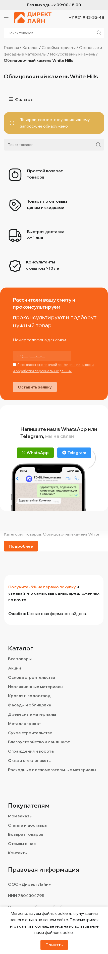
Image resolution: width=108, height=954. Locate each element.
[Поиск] (98, 144)
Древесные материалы (32, 714)
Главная (11, 47)
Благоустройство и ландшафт (39, 741)
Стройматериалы (59, 47)
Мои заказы (20, 815)
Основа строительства (31, 677)
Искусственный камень (72, 54)
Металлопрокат (24, 723)
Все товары (20, 658)
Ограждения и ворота (31, 751)
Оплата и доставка (27, 825)
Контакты (18, 852)
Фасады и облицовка (29, 704)
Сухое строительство (30, 732)
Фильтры (24, 99)
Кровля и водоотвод (29, 695)
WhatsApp (38, 452)
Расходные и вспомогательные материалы (52, 769)
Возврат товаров (25, 834)
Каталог (30, 47)
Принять (54, 944)
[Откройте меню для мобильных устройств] (6, 18)
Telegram (77, 452)
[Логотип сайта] (32, 17)
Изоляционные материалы (35, 686)
